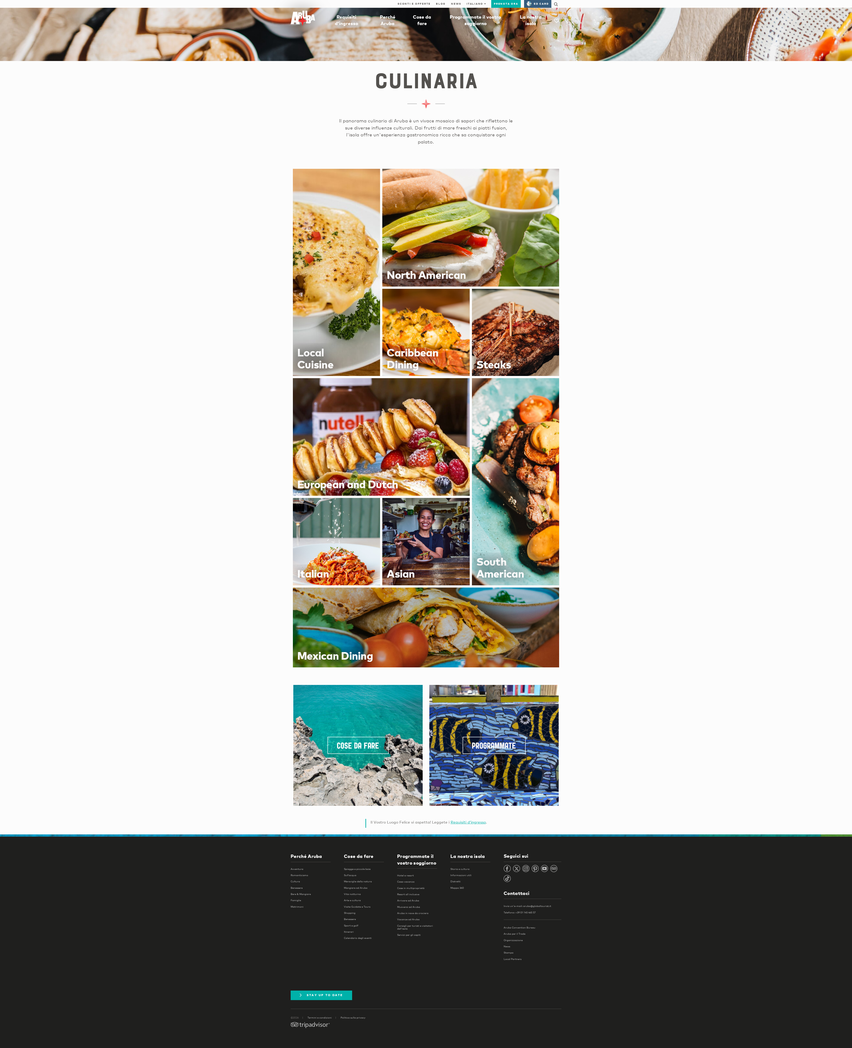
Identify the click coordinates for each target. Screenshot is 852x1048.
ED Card (541, 3)
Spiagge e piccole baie (357, 869)
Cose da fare (358, 746)
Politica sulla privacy (353, 1017)
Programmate (494, 746)
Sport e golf (351, 925)
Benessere (297, 887)
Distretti (455, 881)
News (456, 3)
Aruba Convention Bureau (519, 927)
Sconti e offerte (414, 3)
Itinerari (349, 931)
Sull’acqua (350, 875)
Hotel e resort (405, 875)
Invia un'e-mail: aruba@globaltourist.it (527, 906)
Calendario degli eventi (358, 938)
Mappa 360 (457, 887)
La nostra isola (467, 856)
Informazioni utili (460, 875)
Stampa (508, 952)
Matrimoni (297, 906)
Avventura (297, 869)
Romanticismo (299, 875)
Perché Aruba (306, 856)
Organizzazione (513, 940)
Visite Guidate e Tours (357, 906)
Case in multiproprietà (410, 888)
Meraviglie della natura (358, 881)
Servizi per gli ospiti (409, 934)
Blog (441, 3)
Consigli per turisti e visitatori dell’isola (415, 927)
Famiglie (296, 900)
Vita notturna (352, 894)
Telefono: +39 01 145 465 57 (520, 912)
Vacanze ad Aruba (408, 919)
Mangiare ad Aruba (355, 887)
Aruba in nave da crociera (412, 913)
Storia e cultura (459, 869)
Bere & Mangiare (301, 894)
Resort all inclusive (408, 894)
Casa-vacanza (405, 881)
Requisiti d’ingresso (468, 822)
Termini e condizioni (320, 1017)
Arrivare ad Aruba (408, 900)
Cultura (295, 881)
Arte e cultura (352, 900)
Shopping (349, 912)
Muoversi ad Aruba (408, 906)
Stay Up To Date (325, 995)
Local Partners (512, 959)
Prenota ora (506, 3)
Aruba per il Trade (514, 933)
